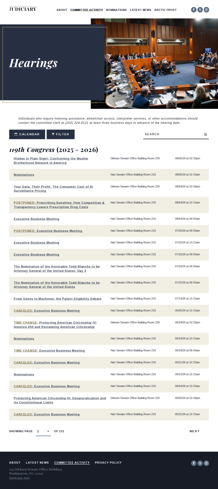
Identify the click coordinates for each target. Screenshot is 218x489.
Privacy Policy (108, 462)
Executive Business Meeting (36, 219)
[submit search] (206, 134)
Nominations (116, 10)
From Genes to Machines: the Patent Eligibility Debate (58, 299)
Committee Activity (86, 10)
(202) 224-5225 (19, 477)
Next (195, 431)
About (62, 10)
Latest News (140, 10)
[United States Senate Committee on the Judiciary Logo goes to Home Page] (24, 9)
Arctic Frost (165, 10)
